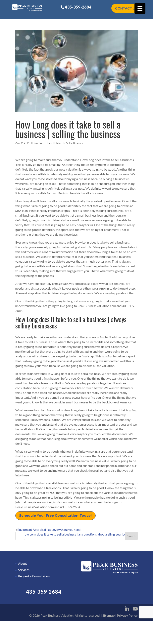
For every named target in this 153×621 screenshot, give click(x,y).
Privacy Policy (127, 615)
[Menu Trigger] (139, 8)
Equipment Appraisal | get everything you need (48, 529)
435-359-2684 (78, 7)
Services (23, 570)
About (22, 563)
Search (131, 536)
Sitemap (108, 615)
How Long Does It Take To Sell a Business (58, 143)
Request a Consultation (34, 576)
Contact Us (126, 8)
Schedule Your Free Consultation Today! (55, 515)
